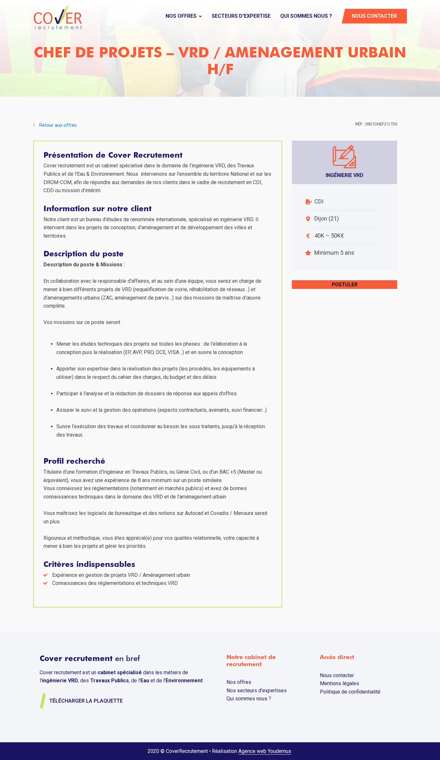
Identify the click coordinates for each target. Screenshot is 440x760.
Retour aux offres (58, 125)
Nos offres (181, 16)
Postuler (345, 284)
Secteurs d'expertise (241, 16)
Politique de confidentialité (350, 692)
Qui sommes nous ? (306, 16)
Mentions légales (339, 683)
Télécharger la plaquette (86, 701)
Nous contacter (374, 16)
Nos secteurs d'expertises (256, 690)
